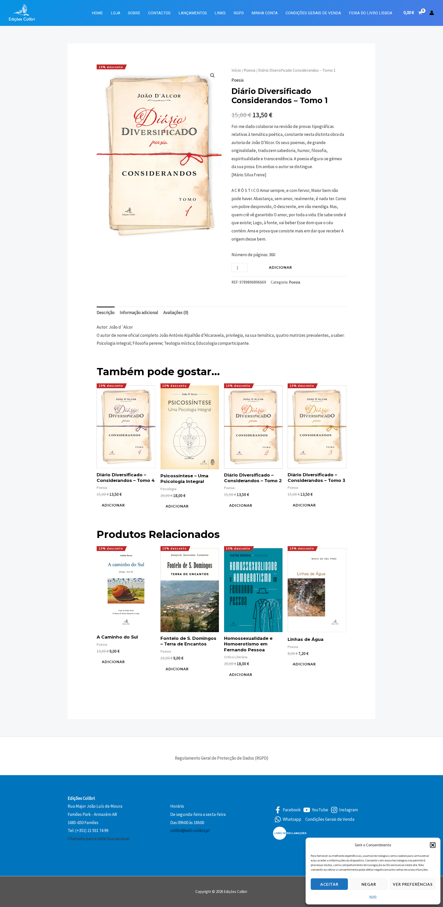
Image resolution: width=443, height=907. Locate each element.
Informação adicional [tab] (139, 312)
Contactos (159, 13)
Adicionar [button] (113, 505)
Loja (115, 13)
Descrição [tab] (106, 312)
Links (220, 13)
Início (236, 70)
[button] (432, 845)
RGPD (373, 897)
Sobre (134, 13)
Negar (368, 884)
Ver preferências (412, 884)
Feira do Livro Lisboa (370, 13)
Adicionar (280, 267)
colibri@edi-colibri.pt (190, 830)
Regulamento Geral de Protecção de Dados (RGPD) (221, 758)
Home (97, 13)
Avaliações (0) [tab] (175, 312)
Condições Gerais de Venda (313, 13)
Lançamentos (192, 13)
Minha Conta (264, 13)
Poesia (249, 70)
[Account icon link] (431, 12)
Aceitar (329, 884)
